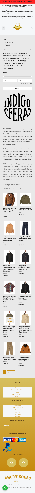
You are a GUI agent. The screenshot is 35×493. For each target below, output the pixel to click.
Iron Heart (17, 405)
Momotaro (17, 414)
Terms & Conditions (17, 390)
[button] (3, 28)
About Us (17, 388)
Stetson (17, 410)
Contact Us (17, 396)
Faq (17, 392)
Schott (17, 412)
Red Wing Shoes (17, 408)
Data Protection (17, 394)
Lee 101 (17, 416)
